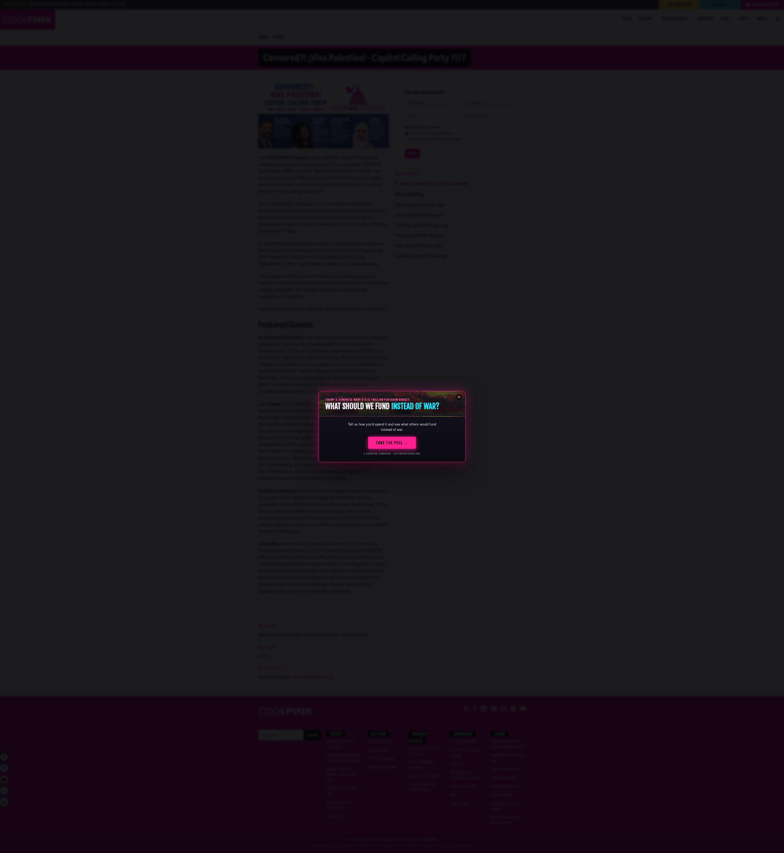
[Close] (459, 397)
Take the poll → (392, 442)
